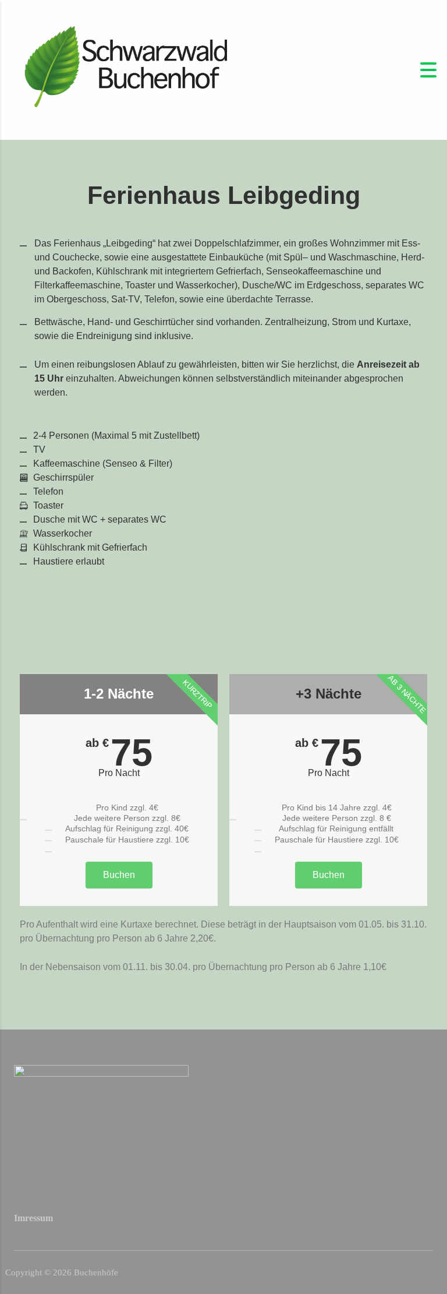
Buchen (119, 875)
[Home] (122, 69)
